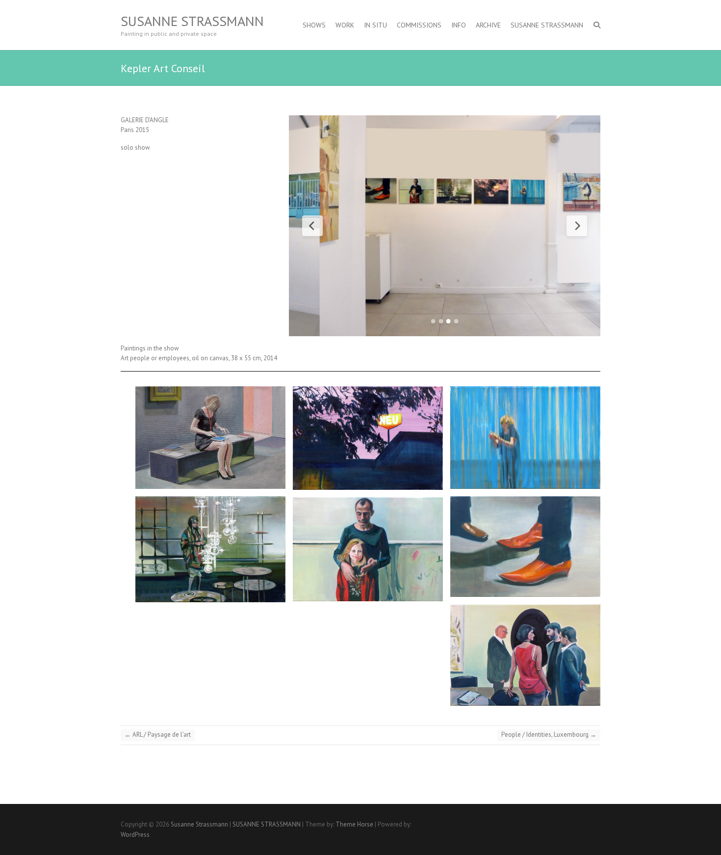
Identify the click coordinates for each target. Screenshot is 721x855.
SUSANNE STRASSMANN (547, 25)
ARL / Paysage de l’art (158, 734)
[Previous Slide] (312, 225)
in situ (375, 25)
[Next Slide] (576, 225)
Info (458, 25)
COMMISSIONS (419, 25)
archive (488, 25)
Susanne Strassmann (192, 21)
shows (314, 25)
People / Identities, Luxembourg (548, 734)
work (344, 25)
